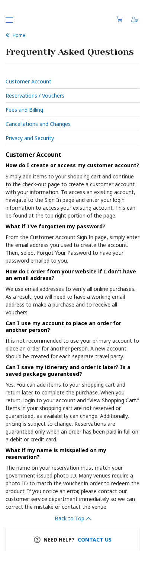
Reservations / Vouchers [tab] (35, 95)
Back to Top (69, 518)
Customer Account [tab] (28, 81)
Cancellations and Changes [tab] (38, 123)
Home (19, 35)
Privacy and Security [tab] (30, 138)
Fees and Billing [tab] (24, 109)
